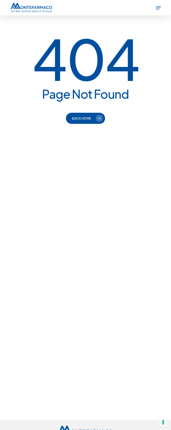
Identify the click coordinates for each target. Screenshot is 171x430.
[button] (158, 8)
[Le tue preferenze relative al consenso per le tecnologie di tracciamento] (163, 422)
